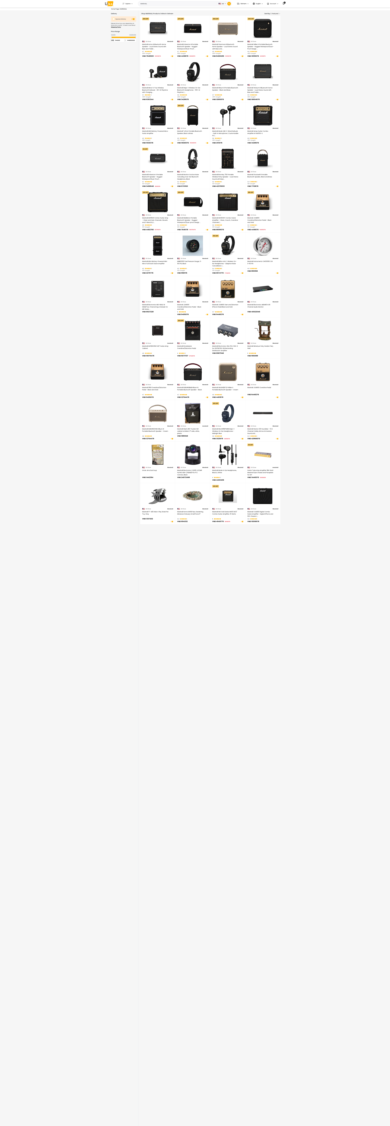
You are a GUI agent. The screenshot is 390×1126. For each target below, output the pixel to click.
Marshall (170, 41)
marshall (170, 343)
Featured (275, 14)
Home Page (115, 9)
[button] (243, 3)
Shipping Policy (116, 27)
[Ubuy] (109, 3)
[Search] (229, 3)
